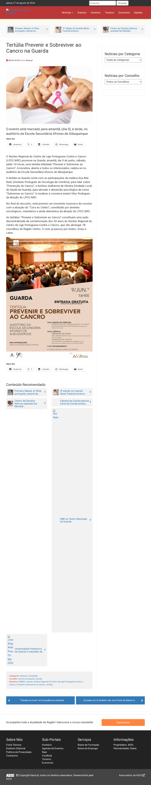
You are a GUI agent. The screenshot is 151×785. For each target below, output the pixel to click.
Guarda (39, 679)
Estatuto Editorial (15, 748)
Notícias (67, 12)
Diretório (96, 12)
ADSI (9, 778)
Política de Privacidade (18, 752)
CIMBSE (21, 681)
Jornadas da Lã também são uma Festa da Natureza (109, 700)
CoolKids (47, 755)
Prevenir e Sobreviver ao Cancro (31, 684)
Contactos (12, 755)
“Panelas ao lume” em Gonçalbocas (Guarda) (42, 700)
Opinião (138, 12)
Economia (124, 12)
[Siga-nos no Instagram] (142, 3)
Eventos (82, 12)
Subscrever (123, 722)
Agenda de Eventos (52, 748)
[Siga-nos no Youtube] (137, 3)
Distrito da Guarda (26, 679)
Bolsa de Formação (88, 744)
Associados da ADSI (130, 775)
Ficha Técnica (13, 744)
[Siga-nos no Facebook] (131, 3)
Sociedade (33, 676)
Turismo (109, 12)
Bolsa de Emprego (88, 748)
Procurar (122, 3)
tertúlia (49, 684)
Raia (44, 752)
